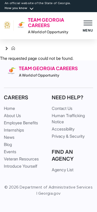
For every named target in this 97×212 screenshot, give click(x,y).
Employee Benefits (21, 122)
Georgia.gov (49, 193)
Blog (8, 144)
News (9, 137)
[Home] (9, 48)
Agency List (62, 169)
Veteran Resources (21, 158)
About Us (12, 115)
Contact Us (62, 108)
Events (10, 151)
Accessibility (63, 129)
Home (9, 108)
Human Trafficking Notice (68, 118)
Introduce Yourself (20, 166)
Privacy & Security (68, 136)
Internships (14, 130)
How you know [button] (16, 8)
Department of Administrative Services (56, 187)
